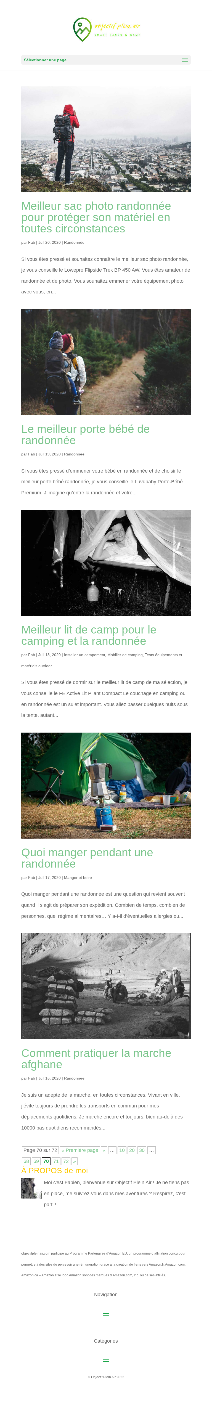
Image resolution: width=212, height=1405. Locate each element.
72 (66, 1161)
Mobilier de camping (125, 655)
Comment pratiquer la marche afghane (96, 1059)
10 (122, 1150)
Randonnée (74, 242)
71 (56, 1161)
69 (36, 1161)
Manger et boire (78, 877)
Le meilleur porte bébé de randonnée (85, 435)
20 (132, 1150)
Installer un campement (84, 655)
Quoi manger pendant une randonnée (87, 858)
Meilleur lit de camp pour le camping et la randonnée (89, 635)
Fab (31, 242)
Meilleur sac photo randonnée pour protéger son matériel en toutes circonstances (96, 217)
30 (142, 1150)
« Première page (80, 1150)
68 (26, 1161)
